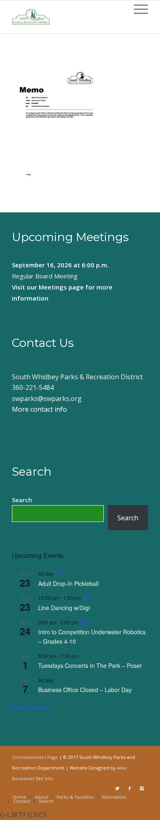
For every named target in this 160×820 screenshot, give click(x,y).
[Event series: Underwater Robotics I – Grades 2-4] (83, 622)
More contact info (39, 409)
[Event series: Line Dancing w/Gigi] (86, 597)
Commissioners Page (35, 757)
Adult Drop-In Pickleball (68, 583)
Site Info (44, 778)
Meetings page (61, 287)
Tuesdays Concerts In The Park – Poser (90, 665)
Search (22, 500)
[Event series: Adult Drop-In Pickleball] (58, 573)
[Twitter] (117, 788)
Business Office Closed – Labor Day (85, 690)
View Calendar (31, 707)
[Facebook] (129, 788)
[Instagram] (142, 788)
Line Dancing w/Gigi (64, 608)
